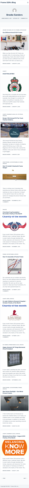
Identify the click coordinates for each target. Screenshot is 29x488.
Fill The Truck (19, 114)
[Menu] (27, 2)
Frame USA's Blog (8, 2)
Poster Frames (10, 254)
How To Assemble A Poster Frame (13, 257)
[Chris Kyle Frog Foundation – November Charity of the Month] (14, 223)
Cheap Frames (6, 162)
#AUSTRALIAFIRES (8, 74)
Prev (4, 478)
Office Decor (23, 30)
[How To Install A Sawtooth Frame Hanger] (14, 177)
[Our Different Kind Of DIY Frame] (14, 42)
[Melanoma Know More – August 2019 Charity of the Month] (14, 447)
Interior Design (12, 344)
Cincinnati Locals (11, 114)
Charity (4, 71)
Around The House (7, 30)
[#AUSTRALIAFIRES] (14, 83)
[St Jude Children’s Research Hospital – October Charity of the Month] (14, 312)
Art (13, 30)
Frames (18, 30)
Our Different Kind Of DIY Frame (12, 32)
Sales (17, 344)
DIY (15, 30)
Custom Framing (14, 162)
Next (25, 478)
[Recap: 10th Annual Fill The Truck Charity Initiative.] (14, 129)
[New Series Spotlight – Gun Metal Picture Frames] (14, 403)
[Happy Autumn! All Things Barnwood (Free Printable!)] (14, 359)
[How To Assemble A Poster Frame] (14, 266)
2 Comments (5, 201)
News (21, 162)
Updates (5, 115)
